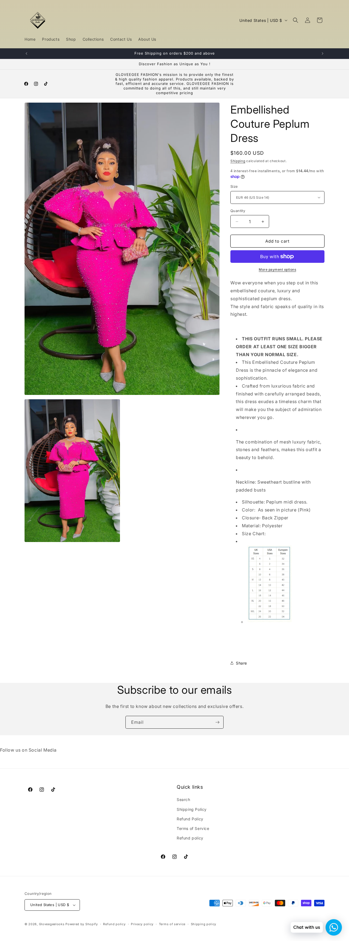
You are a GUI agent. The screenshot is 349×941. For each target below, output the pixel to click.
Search (183, 799)
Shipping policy (203, 924)
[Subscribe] (217, 722)
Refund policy (190, 838)
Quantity (237, 211)
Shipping (237, 161)
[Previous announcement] (26, 53)
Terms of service (172, 924)
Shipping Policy (192, 809)
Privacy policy (142, 924)
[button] (296, 20)
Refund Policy (190, 819)
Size (234, 186)
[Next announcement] (323, 53)
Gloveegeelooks (52, 924)
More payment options (277, 269)
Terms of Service (193, 828)
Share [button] (241, 663)
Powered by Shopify (81, 924)
